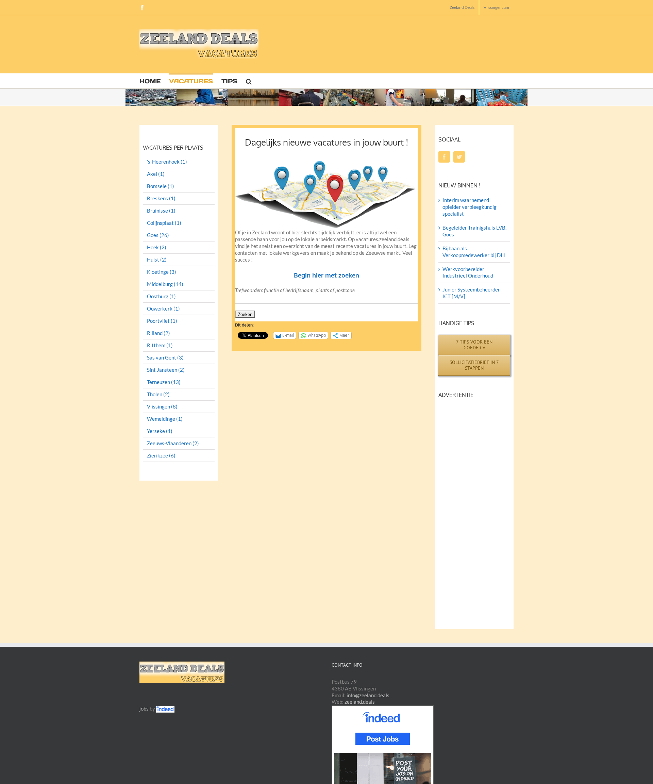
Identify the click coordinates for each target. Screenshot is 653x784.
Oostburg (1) (161, 296)
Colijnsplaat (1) (164, 223)
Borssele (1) (160, 186)
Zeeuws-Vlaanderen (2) (173, 443)
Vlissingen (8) (162, 406)
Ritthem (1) (160, 345)
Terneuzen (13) (164, 382)
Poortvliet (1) (162, 320)
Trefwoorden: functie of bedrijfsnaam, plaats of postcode (295, 290)
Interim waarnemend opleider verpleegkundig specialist (469, 207)
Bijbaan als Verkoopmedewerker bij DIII (474, 251)
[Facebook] (444, 157)
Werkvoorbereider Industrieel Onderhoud (467, 272)
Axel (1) (156, 174)
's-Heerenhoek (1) (167, 161)
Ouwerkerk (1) (163, 308)
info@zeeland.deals (368, 695)
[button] (249, 80)
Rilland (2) (158, 333)
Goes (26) (158, 235)
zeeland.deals (360, 702)
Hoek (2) (156, 247)
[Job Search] (165, 708)
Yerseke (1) (159, 431)
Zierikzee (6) (161, 455)
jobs (144, 708)
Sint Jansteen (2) (166, 369)
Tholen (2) (158, 394)
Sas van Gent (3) (165, 357)
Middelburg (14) (165, 284)
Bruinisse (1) (161, 210)
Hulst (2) (157, 259)
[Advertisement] (390, 46)
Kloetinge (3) (161, 271)
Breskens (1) (161, 198)
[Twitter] (459, 157)
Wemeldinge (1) (165, 418)
